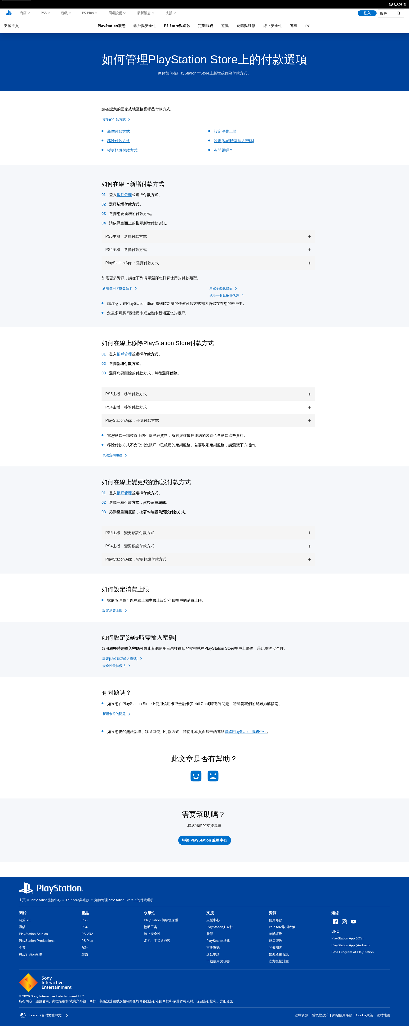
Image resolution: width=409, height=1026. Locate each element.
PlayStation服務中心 (46, 900)
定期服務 (205, 25)
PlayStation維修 (218, 941)
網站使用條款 (342, 1015)
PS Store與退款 (177, 25)
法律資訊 (301, 1015)
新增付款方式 (118, 131)
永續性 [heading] (149, 913)
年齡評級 (275, 934)
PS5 (44, 13)
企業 (22, 947)
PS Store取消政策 (282, 927)
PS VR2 (87, 934)
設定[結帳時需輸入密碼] (234, 141)
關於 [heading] (23, 913)
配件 (84, 947)
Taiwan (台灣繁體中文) (45, 1015)
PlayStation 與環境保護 (161, 920)
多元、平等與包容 (157, 941)
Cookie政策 (364, 1015)
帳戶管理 (124, 195)
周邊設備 (115, 13)
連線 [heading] (335, 913)
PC (307, 25)
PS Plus (88, 13)
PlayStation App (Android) (350, 945)
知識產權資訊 (279, 954)
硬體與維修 (245, 25)
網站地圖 (383, 1015)
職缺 (22, 927)
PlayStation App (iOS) (347, 938)
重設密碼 (213, 947)
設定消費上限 (225, 131)
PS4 (84, 927)
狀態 (209, 934)
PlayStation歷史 (30, 954)
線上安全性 (272, 25)
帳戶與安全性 (144, 25)
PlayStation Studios (33, 934)
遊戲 (64, 13)
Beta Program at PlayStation (352, 952)
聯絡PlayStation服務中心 (246, 732)
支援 (169, 13)
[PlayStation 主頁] (9, 13)
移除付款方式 (118, 141)
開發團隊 (275, 947)
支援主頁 (11, 25)
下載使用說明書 (218, 961)
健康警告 (275, 941)
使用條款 (275, 920)
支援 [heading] (210, 913)
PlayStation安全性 (219, 927)
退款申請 (213, 954)
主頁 (22, 900)
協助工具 (150, 927)
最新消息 (144, 13)
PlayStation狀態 (112, 25)
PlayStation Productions (36, 941)
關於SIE (25, 920)
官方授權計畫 (279, 961)
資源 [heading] (272, 913)
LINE (335, 931)
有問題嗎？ (223, 150)
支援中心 (213, 920)
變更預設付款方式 (122, 150)
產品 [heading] (85, 913)
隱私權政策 (320, 1015)
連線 (294, 25)
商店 (23, 13)
